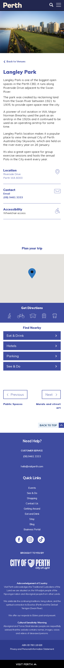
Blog (32, 524)
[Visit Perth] (12, 7)
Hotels (11, 346)
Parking (13, 356)
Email (6, 193)
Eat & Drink (15, 336)
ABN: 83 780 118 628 (32, 645)
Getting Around (32, 508)
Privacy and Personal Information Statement (32, 649)
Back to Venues (16, 61)
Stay (31, 519)
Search (51, 5)
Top (48, 425)
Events (32, 487)
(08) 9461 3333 (13, 197)
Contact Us (32, 503)
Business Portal (32, 529)
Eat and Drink (32, 513)
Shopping (32, 498)
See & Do (13, 366)
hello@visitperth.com (32, 466)
